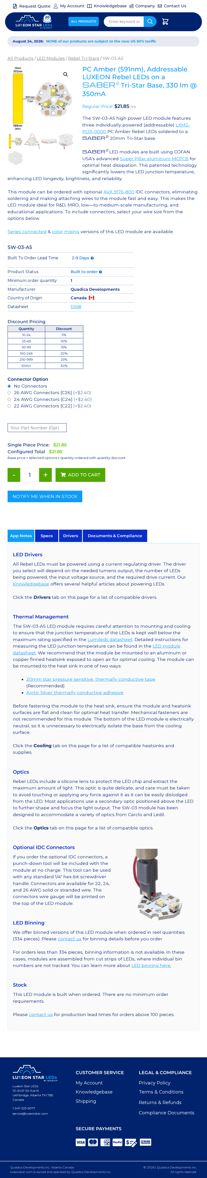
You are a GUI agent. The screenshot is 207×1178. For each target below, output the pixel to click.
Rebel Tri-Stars (83, 58)
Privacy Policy (154, 1083)
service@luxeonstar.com (30, 1113)
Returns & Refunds (160, 1102)
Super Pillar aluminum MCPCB (154, 158)
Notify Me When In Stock (45, 496)
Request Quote (34, 6)
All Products (83, 21)
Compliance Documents (166, 1113)
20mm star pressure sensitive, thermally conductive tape (90, 679)
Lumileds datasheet (110, 639)
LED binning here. (151, 965)
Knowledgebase (31, 583)
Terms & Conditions (161, 1092)
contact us (70, 938)
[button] (65, 74)
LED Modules (51, 58)
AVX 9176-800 (119, 191)
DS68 (76, 306)
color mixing (65, 231)
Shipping (86, 1101)
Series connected (27, 231)
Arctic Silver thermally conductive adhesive (74, 692)
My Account (89, 1083)
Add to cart (84, 474)
